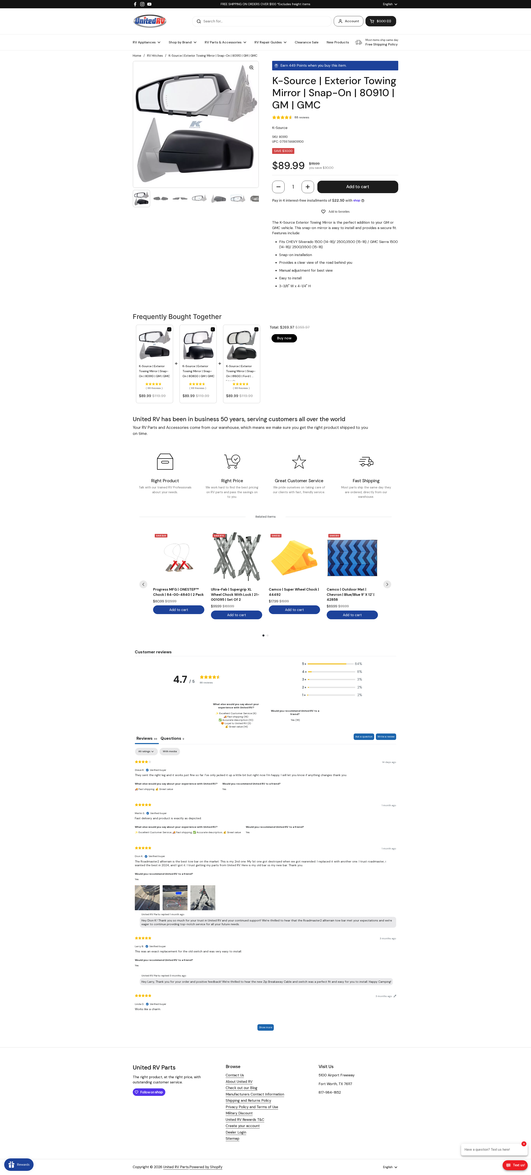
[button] (278, 187)
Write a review (386, 736)
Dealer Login (236, 1132)
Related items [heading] (266, 517)
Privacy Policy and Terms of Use (252, 1107)
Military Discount (239, 1113)
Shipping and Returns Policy (248, 1100)
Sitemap (232, 1138)
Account (352, 21)
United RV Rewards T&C (245, 1119)
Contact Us (235, 1075)
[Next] (387, 584)
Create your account (243, 1125)
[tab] (172, 738)
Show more (265, 1027)
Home (137, 56)
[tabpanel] (265, 891)
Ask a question (364, 736)
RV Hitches (155, 56)
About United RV (239, 1081)
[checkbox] (170, 751)
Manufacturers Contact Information (255, 1094)
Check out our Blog (241, 1087)
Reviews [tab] (146, 738)
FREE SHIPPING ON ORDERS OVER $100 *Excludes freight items (265, 4)
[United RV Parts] (150, 21)
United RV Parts (176, 1167)
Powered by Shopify (205, 1167)
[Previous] (143, 584)
